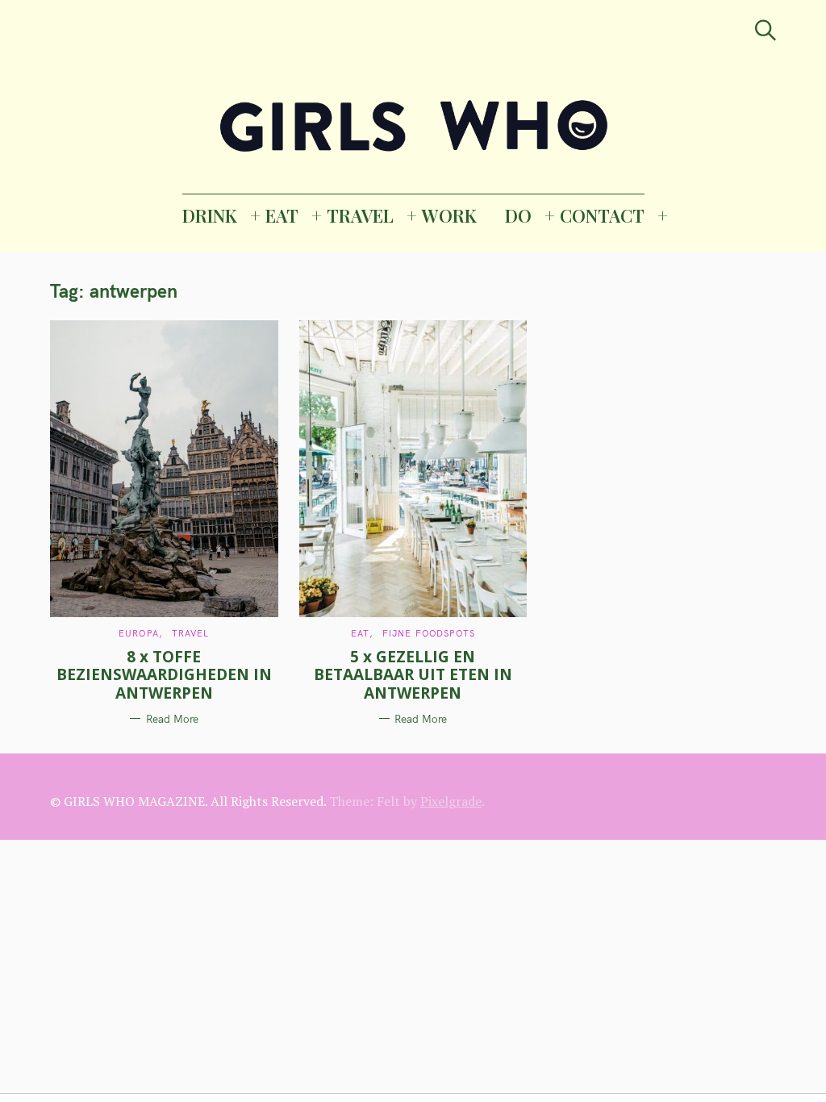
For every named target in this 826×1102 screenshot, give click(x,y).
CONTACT (602, 215)
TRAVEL (360, 215)
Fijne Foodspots (429, 633)
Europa (139, 633)
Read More (172, 718)
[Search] (765, 30)
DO (518, 215)
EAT (281, 215)
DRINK (209, 215)
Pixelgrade (451, 801)
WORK (449, 215)
